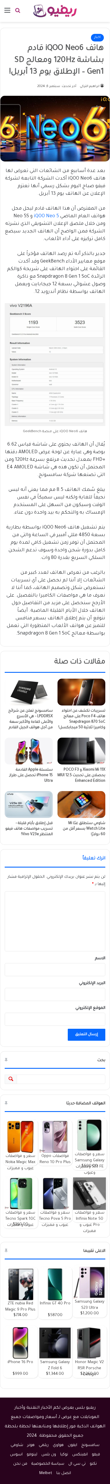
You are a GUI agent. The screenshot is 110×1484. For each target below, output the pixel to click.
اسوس (16, 1454)
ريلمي (44, 1445)
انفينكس (80, 1454)
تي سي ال (77, 1464)
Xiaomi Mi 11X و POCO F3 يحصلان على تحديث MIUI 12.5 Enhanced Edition (81, 775)
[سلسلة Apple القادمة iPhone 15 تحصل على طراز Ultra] (29, 751)
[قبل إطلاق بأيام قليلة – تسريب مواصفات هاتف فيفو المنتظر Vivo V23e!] (29, 804)
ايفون (72, 1445)
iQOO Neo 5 (46, 216)
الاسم (100, 958)
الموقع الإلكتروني (90, 1008)
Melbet (45, 1473)
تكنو (93, 1464)
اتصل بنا (63, 1473)
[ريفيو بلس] (55, 11)
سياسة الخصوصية (47, 1464)
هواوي (58, 1445)
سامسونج (90, 1445)
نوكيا (64, 1454)
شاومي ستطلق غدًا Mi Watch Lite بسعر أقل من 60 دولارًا (84, 829)
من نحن (20, 1464)
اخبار (97, 37)
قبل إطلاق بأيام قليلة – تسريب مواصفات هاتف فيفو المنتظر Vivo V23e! (29, 829)
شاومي (17, 1445)
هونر (31, 1445)
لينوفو (32, 1454)
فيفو (96, 1454)
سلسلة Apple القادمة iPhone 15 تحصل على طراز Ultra (31, 775)
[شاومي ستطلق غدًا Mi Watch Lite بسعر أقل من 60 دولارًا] (81, 804)
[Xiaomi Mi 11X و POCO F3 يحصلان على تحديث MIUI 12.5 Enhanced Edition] (81, 751)
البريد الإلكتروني (92, 983)
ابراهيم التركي (89, 86)
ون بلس (48, 1454)
